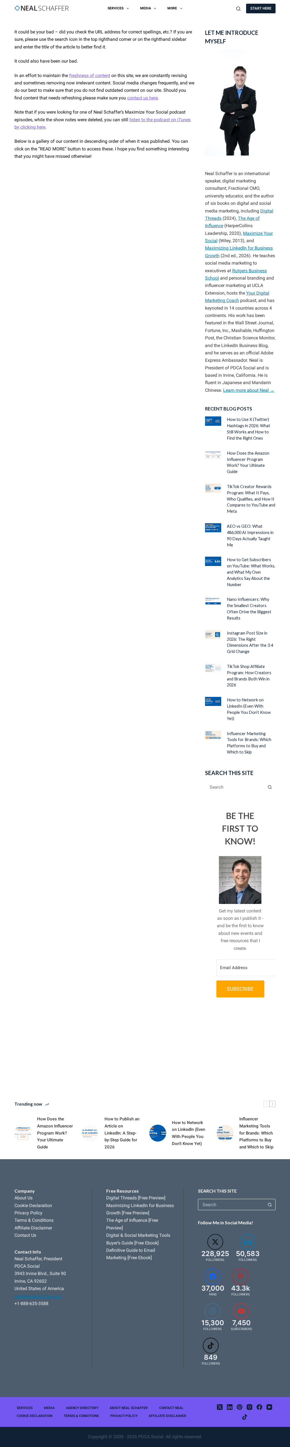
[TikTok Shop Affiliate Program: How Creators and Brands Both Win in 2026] (213, 668)
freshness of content (89, 75)
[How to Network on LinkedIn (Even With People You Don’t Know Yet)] (213, 701)
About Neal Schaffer (129, 1408)
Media (145, 8)
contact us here (142, 98)
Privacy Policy (28, 1213)
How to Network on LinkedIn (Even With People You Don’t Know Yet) (188, 1133)
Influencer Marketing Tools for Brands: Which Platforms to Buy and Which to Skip (256, 1133)
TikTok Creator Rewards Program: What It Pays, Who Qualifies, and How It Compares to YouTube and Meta (251, 499)
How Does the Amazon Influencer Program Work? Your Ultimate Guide (55, 1133)
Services (115, 8)
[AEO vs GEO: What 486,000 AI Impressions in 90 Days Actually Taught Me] (213, 527)
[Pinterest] (239, 1407)
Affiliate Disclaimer (33, 1228)
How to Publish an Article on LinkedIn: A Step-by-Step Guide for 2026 (122, 1133)
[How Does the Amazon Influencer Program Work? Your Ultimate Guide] (213, 454)
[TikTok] (245, 1417)
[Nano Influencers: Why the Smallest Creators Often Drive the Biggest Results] (213, 600)
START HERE (260, 8)
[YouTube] (269, 1407)
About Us (23, 1198)
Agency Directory (82, 1408)
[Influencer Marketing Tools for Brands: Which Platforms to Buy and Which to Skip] (213, 735)
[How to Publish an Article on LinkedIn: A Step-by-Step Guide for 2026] (90, 1133)
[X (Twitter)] (220, 1407)
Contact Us (25, 1235)
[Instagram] (249, 1407)
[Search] (238, 9)
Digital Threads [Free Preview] (135, 1198)
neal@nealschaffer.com (38, 1296)
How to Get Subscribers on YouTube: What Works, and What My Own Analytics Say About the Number (251, 572)
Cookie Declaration (33, 1205)
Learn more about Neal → (248, 390)
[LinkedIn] (230, 1407)
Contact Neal (171, 1408)
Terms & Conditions (34, 1220)
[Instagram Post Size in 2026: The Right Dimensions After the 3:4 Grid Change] (213, 634)
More (172, 8)
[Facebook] (259, 1407)
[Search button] (270, 787)
